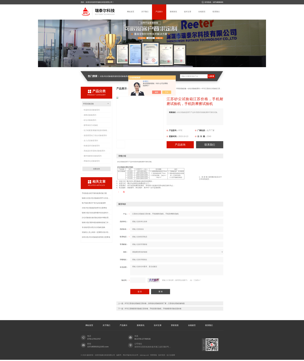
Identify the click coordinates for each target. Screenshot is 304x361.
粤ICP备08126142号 (130, 355)
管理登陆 (153, 355)
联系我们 (216, 12)
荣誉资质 (175, 325)
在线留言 (201, 12)
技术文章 (187, 12)
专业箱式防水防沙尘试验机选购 (93, 227)
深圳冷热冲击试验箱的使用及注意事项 (96, 237)
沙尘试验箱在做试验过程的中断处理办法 (96, 218)
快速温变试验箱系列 (92, 146)
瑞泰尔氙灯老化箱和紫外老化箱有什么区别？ (96, 213)
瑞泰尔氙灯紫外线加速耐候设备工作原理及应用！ (96, 222)
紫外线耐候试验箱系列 (93, 156)
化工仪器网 (171, 355)
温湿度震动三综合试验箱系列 (95, 135)
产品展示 (159, 12)
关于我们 (144, 12)
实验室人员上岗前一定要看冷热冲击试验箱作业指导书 (96, 232)
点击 (108, 103)
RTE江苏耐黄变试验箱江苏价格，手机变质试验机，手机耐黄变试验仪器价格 (153, 309)
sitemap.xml (144, 355)
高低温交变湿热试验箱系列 (94, 151)
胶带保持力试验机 (91, 125)
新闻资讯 (173, 12)
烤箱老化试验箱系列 (92, 161)
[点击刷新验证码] (154, 280)
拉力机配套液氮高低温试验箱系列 (97, 130)
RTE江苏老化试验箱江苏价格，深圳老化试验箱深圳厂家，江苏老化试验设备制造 (155, 303)
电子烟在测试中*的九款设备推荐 (94, 203)
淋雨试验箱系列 (90, 115)
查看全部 (96, 169)
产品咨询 (180, 144)
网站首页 (130, 12)
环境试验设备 (88, 104)
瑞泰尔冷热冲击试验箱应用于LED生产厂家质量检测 (96, 198)
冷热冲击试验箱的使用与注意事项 (94, 208)
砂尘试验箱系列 (90, 120)
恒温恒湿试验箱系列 (92, 110)
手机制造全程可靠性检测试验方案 (94, 193)
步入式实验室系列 (91, 141)
